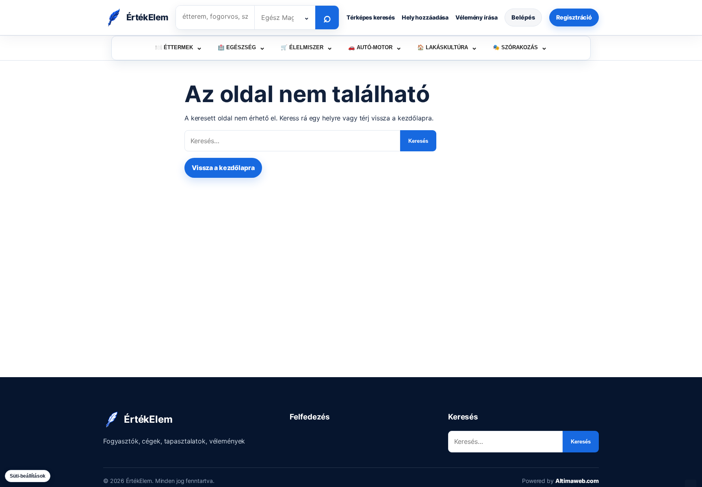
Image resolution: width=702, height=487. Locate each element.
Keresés (418, 141)
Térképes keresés (371, 17)
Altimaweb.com (577, 480)
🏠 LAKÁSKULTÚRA (447, 47)
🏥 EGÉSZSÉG (241, 47)
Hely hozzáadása (425, 17)
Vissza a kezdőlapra (223, 168)
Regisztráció (574, 17)
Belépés (523, 17)
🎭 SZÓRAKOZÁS (520, 47)
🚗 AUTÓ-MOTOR (375, 47)
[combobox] (285, 17)
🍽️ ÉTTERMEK (178, 47)
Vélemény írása (476, 17)
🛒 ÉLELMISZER (307, 47)
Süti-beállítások (28, 476)
